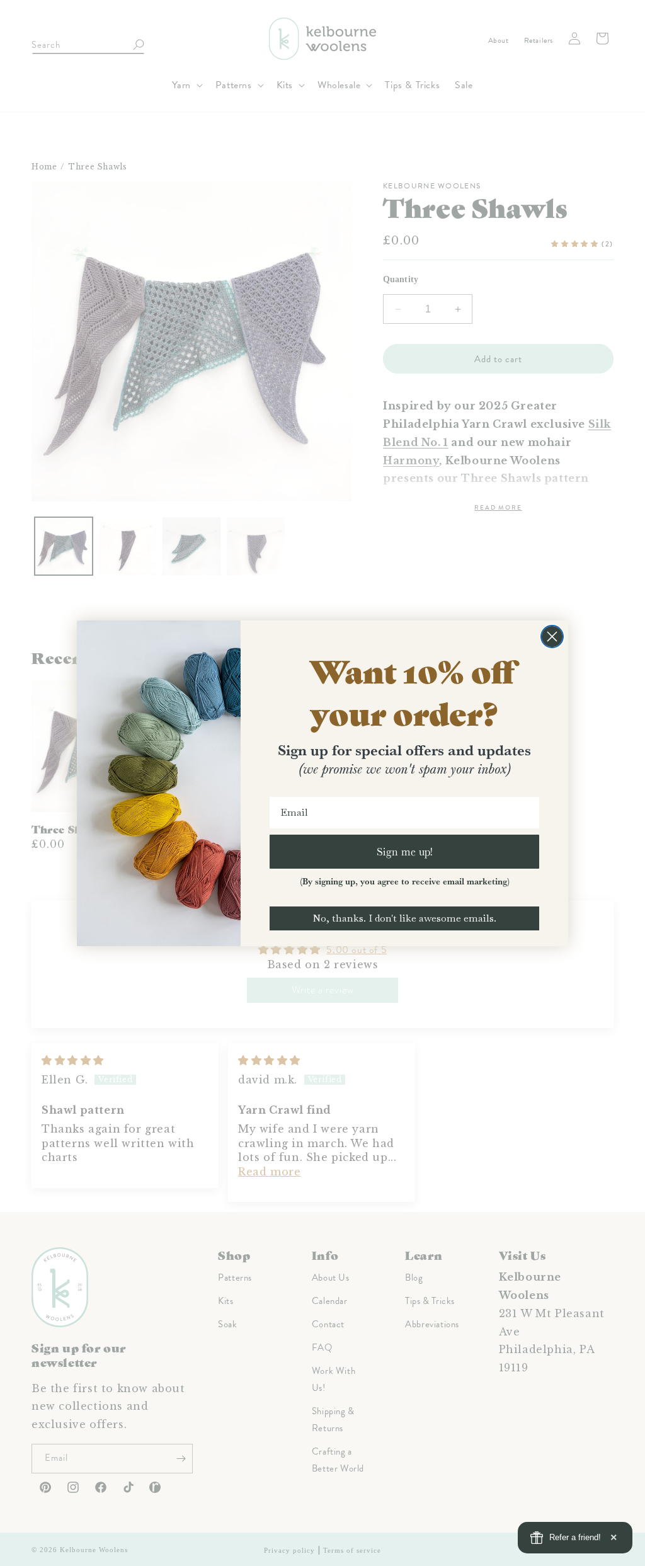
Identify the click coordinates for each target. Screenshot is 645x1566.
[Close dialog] (552, 637)
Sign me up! (405, 851)
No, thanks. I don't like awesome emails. (404, 918)
